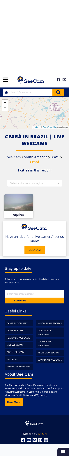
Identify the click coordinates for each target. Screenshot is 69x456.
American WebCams (19, 366)
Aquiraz (18, 215)
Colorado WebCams (44, 332)
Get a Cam (13, 359)
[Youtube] (28, 440)
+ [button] (5, 102)
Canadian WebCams (50, 359)
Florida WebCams (49, 352)
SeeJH (42, 433)
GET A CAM (35, 249)
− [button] (5, 107)
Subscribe (20, 300)
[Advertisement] (34, 36)
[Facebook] (23, 440)
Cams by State (15, 330)
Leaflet (36, 127)
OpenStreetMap (50, 127)
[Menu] (5, 80)
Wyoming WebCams (50, 323)
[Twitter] (34, 440)
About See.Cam (15, 352)
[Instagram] (46, 440)
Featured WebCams (18, 337)
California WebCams (45, 343)
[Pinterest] (40, 440)
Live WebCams (15, 344)
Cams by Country (17, 323)
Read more (13, 402)
